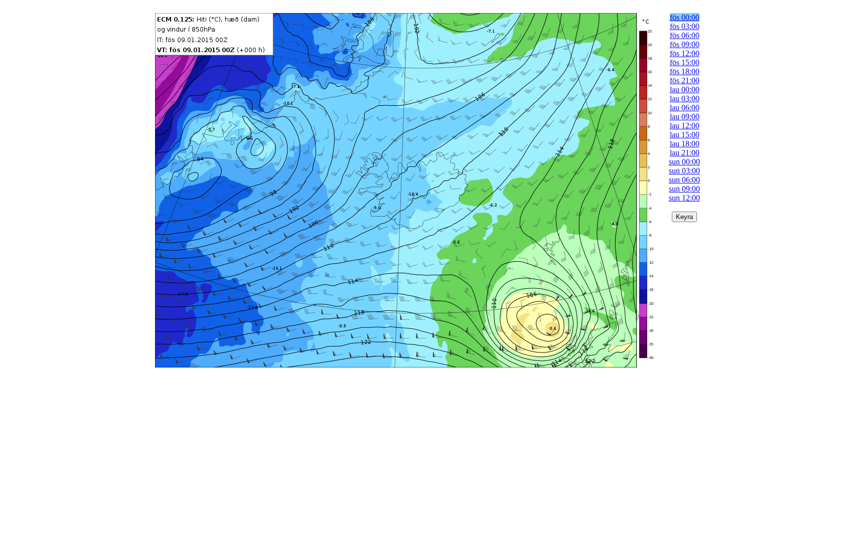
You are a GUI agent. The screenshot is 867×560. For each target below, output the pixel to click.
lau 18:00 (684, 143)
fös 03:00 (684, 26)
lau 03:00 (684, 98)
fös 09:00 (684, 44)
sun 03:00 (684, 170)
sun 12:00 (684, 198)
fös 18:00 (684, 71)
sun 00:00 (684, 161)
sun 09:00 (684, 188)
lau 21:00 (684, 152)
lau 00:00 (684, 89)
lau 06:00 (684, 107)
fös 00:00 (684, 17)
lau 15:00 (684, 134)
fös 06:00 (684, 35)
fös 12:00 (684, 53)
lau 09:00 (684, 116)
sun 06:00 (684, 179)
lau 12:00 (684, 125)
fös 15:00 (684, 62)
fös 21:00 (684, 80)
